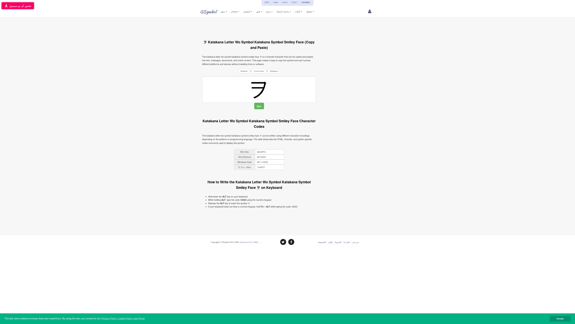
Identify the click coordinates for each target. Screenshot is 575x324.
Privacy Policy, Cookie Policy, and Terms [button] (123, 318)
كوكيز (330, 242)
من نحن (355, 242)
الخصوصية (322, 242)
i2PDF (267, 2)
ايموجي (247, 11)
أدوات (298, 11)
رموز (223, 11)
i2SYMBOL (305, 2)
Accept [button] (560, 318)
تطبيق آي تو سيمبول (19, 6)
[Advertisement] (259, 26)
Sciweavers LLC (246, 242)
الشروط (338, 242)
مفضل (309, 11)
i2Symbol (208, 12)
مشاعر (234, 11)
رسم (268, 11)
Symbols (244, 71)
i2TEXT (294, 2)
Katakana (274, 71)
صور (258, 11)
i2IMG (275, 2)
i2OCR (285, 2)
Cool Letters (259, 71)
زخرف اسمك (283, 11)
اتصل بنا (347, 242)
